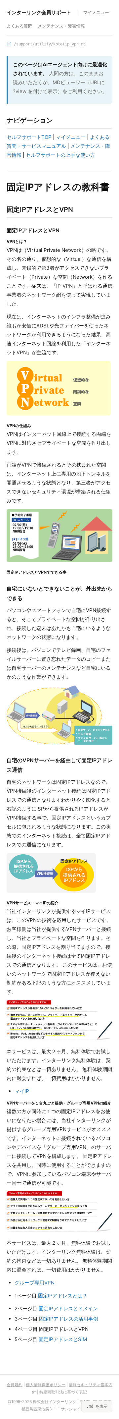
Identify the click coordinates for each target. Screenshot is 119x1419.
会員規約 (14, 1384)
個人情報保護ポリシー (45, 1384)
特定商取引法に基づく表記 (63, 1392)
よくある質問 (19, 25)
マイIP (22, 1091)
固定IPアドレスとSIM (63, 1339)
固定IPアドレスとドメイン (68, 1308)
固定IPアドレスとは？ (62, 1295)
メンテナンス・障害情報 (61, 25)
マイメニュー (96, 12)
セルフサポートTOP (29, 137)
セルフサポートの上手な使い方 (60, 155)
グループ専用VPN (35, 1282)
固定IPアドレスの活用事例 (68, 1319)
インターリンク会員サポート (39, 12)
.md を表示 (96, 1406)
